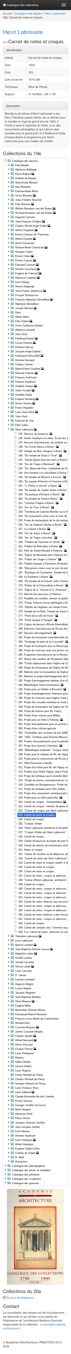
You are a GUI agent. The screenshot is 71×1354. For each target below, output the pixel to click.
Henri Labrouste (55, 13)
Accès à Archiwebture (20, 1298)
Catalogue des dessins (28, 13)
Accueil (7, 13)
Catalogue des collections (22, 5)
